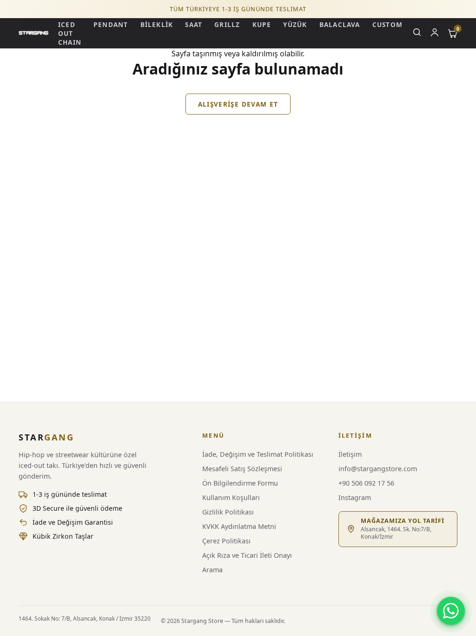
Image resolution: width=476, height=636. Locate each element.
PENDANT (110, 24)
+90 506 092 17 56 (366, 483)
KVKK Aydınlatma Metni (239, 526)
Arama (212, 569)
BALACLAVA (339, 24)
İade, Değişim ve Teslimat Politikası (257, 454)
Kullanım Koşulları (231, 497)
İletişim (350, 454)
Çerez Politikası (226, 540)
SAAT (193, 24)
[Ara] (417, 33)
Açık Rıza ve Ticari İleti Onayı (247, 555)
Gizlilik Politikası (228, 511)
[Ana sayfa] (34, 33)
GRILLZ (227, 24)
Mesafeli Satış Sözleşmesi (242, 468)
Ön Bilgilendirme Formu (240, 483)
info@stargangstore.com (377, 468)
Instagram (354, 497)
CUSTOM (387, 24)
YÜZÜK (295, 24)
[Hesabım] (435, 33)
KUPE (261, 24)
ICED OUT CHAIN (69, 33)
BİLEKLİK (156, 24)
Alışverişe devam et (238, 104)
